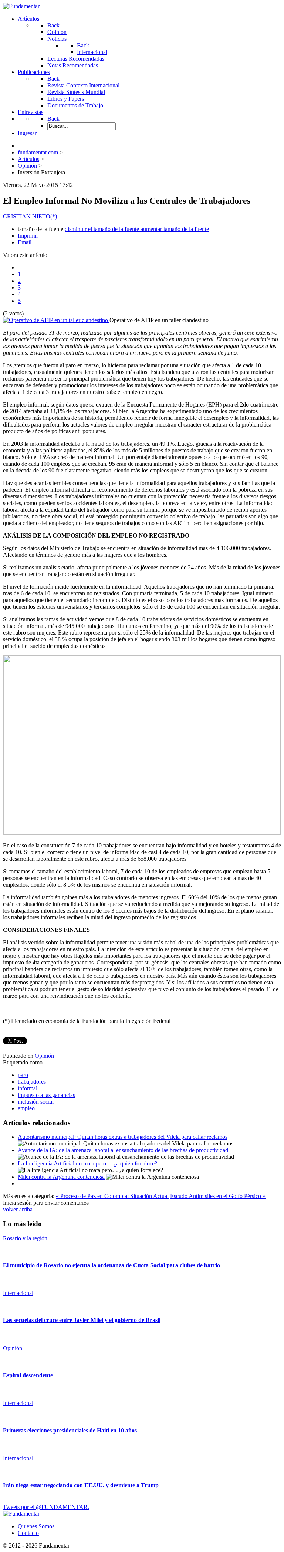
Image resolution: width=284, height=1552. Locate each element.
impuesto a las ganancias (46, 1095)
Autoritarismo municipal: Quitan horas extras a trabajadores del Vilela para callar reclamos (122, 1137)
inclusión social (36, 1101)
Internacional (18, 1293)
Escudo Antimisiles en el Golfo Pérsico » (218, 1196)
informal (27, 1088)
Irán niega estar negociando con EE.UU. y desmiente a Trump (81, 1485)
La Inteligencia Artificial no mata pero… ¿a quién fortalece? (87, 1163)
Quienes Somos (36, 1526)
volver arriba (18, 1209)
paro (23, 1075)
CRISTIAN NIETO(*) (30, 216)
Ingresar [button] (27, 133)
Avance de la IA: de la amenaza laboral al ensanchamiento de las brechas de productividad (123, 1150)
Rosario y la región (25, 1238)
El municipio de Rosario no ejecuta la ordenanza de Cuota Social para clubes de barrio (111, 1265)
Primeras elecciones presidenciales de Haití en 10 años (70, 1430)
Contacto (28, 1533)
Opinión (44, 1056)
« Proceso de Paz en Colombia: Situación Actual (112, 1196)
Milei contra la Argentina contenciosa (61, 1177)
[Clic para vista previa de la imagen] (56, 320)
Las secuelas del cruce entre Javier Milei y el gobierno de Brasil (81, 1320)
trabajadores (32, 1081)
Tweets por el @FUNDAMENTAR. (46, 1507)
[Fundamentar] (21, 6)
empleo (26, 1108)
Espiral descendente (28, 1375)
